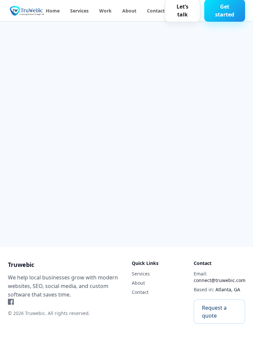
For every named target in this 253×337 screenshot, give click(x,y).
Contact (156, 11)
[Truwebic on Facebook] (64, 302)
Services (79, 11)
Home (53, 11)
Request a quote (214, 311)
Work (105, 11)
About (129, 11)
